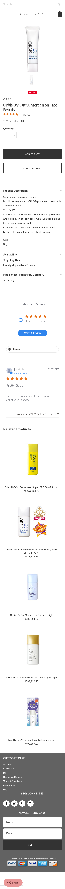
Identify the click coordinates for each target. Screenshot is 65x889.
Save (34, 92)
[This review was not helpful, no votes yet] (55, 413)
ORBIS (7, 99)
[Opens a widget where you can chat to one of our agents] (13, 883)
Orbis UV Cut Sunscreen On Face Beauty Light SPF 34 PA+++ (31, 551)
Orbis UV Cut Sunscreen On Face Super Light (31, 677)
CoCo (32, 14)
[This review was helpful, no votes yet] (49, 413)
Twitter (14, 803)
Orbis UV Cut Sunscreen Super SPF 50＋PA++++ (32, 487)
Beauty (10, 280)
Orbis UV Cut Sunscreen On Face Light (31, 615)
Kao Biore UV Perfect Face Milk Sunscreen (31, 740)
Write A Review (32, 333)
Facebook (6, 803)
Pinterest (22, 803)
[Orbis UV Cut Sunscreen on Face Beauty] (32, 49)
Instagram (30, 803)
